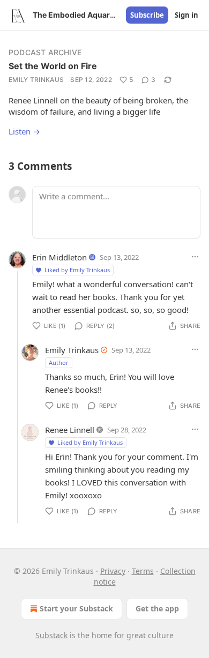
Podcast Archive (45, 52)
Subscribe (147, 15)
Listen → (24, 131)
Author (59, 362)
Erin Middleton (59, 257)
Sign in (186, 15)
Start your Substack (76, 608)
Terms (143, 571)
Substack (51, 635)
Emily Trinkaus (36, 80)
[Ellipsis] (195, 256)
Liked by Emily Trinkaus (77, 270)
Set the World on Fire (53, 66)
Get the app (157, 608)
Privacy (112, 571)
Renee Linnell (69, 429)
